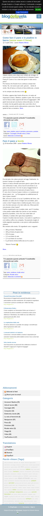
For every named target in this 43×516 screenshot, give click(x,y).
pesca (15, 494)
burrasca (16, 471)
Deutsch (9, 452)
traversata (34, 503)
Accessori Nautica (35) (12, 402)
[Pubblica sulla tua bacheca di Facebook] (7, 125)
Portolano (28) (9, 425)
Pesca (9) (7, 422)
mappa (24, 487)
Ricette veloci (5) (10, 428)
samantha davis (21, 498)
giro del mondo (23, 483)
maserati (9, 489)
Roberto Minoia (23, 42)
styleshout (18, 510)
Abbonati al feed (12, 391)
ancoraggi (13, 464)
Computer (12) (9, 411)
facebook (17, 480)
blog (32, 469)
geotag (17, 483)
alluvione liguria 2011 (30, 462)
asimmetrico (27, 467)
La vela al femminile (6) (12, 417)
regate (6, 496)
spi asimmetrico (10, 501)
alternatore (7, 464)
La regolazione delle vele (11, 322)
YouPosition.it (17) (10, 437)
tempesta (21, 503)
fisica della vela (24, 480)
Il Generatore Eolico (10, 308)
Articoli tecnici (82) (10, 405)
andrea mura (25, 464)
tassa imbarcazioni (29, 501)
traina (30, 503)
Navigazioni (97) (9, 419)
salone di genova (12, 498)
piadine (13, 131)
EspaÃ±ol (9, 455)
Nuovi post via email (13, 394)
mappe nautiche (35, 487)
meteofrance (20, 489)
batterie (28, 469)
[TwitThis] (14, 125)
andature (18, 464)
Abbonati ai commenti (14, 136)
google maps (11, 485)
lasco (33, 485)
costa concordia (33, 476)
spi (5, 501)
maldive (20, 487)
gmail (29, 483)
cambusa (13, 272)
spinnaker (17, 501)
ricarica (23, 496)
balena (10, 469)
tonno (26, 503)
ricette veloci (20, 272)
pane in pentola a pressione (24, 131)
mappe (29, 487)
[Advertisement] (21, 365)
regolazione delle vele (15, 496)
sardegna (29, 498)
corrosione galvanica (17, 476)
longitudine (15, 487)
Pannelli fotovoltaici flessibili (13, 296)
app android (36, 464)
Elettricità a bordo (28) (12, 414)
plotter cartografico (23, 494)
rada (34, 494)
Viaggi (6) (7, 431)
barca (18, 469)
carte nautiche (35, 471)
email (5, 480)
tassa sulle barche (13, 503)
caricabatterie (28, 471)
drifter (32, 478)
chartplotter (25, 473)
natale (37, 489)
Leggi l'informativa (22, 12)
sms (33, 498)
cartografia (7, 473)
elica (35, 478)
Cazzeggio (13, 133)
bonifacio (10, 471)
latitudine (6, 487)
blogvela (14, 16)
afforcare (16, 462)
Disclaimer (26, 507)
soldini (36, 498)
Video (28, 133)
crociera (6, 478)
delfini (16, 478)
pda (12, 494)
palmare (26, 492)
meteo (14, 489)
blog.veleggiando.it (8, 304)
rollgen (32, 496)
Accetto (38, 9)
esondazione (11, 480)
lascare (30, 485)
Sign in (33, 507)
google (6, 485)
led (10, 487)
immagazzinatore (22, 485)
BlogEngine (13, 507)
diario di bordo (24, 478)
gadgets (33, 480)
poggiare (30, 494)
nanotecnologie (31, 489)
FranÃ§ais (9, 450)
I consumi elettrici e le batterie (13, 332)
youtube (35, 131)
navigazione (19, 492)
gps (17, 485)
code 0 (30, 473)
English (9, 447)
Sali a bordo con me (10, 342)
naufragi (6, 492)
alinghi (22, 462)
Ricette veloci (22, 133)
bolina (6, 471)
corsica (26, 476)
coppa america (8, 476)
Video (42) (7, 434)
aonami (31, 464)
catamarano (13, 473)
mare (5, 489)
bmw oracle (37, 469)
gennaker (12, 483)
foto (30, 480)
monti (25, 489)
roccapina (27, 496)
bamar (14, 469)
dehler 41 (11, 478)
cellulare (19, 473)
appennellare (14, 467)
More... (22, 108)
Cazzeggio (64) (9, 408)
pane (8, 131)
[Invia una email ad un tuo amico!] (21, 125)
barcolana (22, 469)
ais (20, 462)
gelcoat (6, 483)
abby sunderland (8, 462)
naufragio (12, 492)
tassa (21, 501)
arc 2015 (21, 467)
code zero (35, 473)
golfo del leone (35, 483)
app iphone (7, 467)
